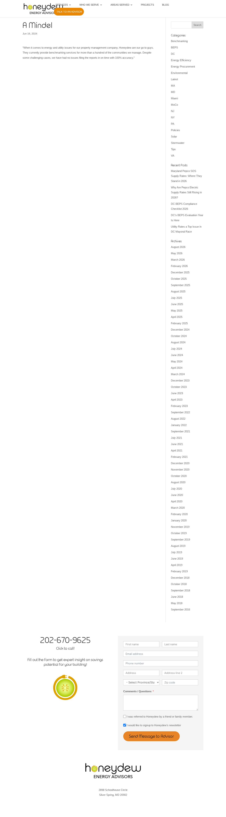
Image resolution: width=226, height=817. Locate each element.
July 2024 (176, 348)
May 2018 (176, 603)
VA (172, 155)
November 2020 (180, 469)
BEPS (174, 47)
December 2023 (180, 380)
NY (173, 117)
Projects (147, 5)
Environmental (179, 72)
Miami (174, 98)
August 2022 (178, 418)
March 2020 (178, 507)
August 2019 (178, 545)
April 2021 (176, 450)
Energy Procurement (183, 66)
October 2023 (179, 386)
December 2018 (180, 577)
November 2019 (180, 526)
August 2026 (178, 246)
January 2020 (179, 520)
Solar (174, 136)
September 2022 (180, 412)
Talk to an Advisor (69, 11)
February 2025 (179, 323)
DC (173, 53)
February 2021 (179, 456)
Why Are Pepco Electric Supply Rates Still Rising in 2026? (186, 192)
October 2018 (179, 584)
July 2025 (176, 297)
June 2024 (177, 355)
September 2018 (180, 590)
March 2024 (178, 374)
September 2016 (180, 609)
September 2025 (180, 285)
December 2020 (180, 463)
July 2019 (176, 552)
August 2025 (178, 291)
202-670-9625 (65, 640)
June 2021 (177, 444)
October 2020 (179, 475)
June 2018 (177, 596)
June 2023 (177, 393)
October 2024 (179, 335)
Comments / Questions (137, 691)
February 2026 (179, 266)
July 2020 (176, 488)
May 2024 (176, 361)
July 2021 (176, 437)
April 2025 (176, 316)
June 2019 (177, 558)
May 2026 (176, 253)
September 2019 (180, 539)
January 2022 (179, 425)
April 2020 (176, 501)
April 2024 (176, 367)
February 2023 (179, 405)
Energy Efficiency (181, 60)
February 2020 (179, 514)
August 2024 (178, 342)
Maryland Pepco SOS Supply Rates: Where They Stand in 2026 (186, 176)
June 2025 (177, 304)
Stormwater (177, 142)
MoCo (174, 104)
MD (173, 91)
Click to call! (65, 648)
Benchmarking (179, 41)
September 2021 (180, 431)
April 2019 (176, 564)
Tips (173, 149)
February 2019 (179, 571)
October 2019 (179, 533)
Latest (174, 79)
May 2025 (176, 310)
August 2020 (178, 482)
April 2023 (176, 399)
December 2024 (180, 329)
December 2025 (180, 272)
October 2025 (179, 278)
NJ (172, 111)
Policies (175, 130)
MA (173, 85)
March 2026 (178, 259)
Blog (165, 5)
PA (172, 123)
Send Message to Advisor (151, 736)
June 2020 (177, 494)
